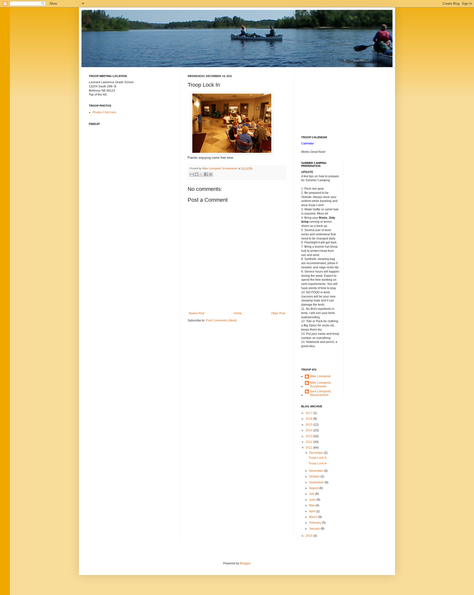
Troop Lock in (318, 463)
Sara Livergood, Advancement (320, 393)
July (312, 494)
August (314, 488)
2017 (309, 413)
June (312, 499)
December (316, 453)
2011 (309, 447)
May (312, 505)
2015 (309, 424)
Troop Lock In (318, 457)
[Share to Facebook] (205, 174)
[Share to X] (201, 174)
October (314, 476)
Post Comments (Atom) (221, 320)
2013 (309, 436)
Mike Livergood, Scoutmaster (320, 384)
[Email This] (191, 174)
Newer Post (196, 313)
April (312, 511)
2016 (309, 418)
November (316, 471)
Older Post (278, 313)
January (315, 528)
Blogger (245, 563)
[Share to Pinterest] (210, 174)
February (315, 522)
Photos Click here (104, 112)
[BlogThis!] (196, 174)
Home (238, 313)
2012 (309, 442)
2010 (309, 535)
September (317, 482)
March (313, 517)
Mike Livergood (320, 376)
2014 (309, 430)
